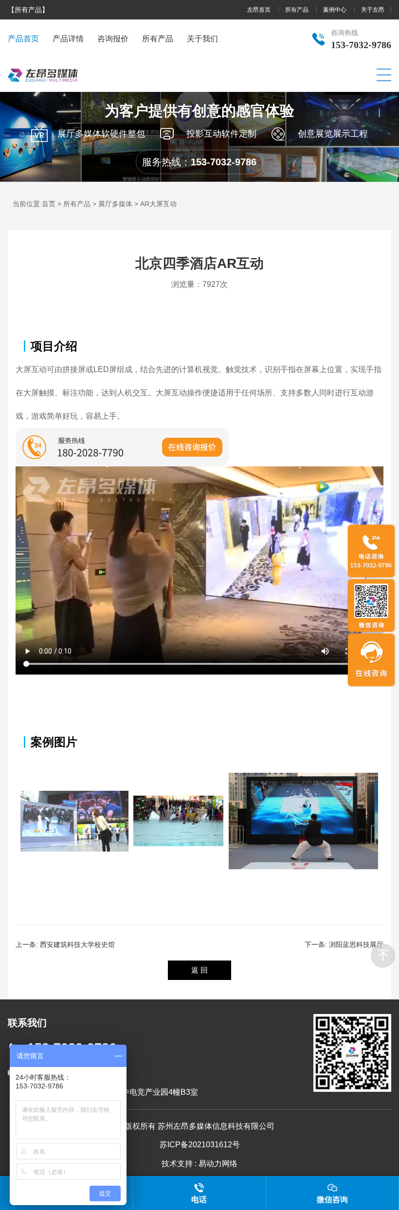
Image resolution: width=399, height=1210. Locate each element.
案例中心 (335, 9)
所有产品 (297, 9)
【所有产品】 (28, 10)
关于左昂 (372, 9)
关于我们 (202, 39)
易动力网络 (218, 1163)
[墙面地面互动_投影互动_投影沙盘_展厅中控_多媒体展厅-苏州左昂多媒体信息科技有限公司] (43, 89)
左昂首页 (259, 9)
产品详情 (68, 39)
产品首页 (23, 39)
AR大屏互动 (158, 204)
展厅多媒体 (115, 204)
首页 (48, 204)
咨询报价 (112, 39)
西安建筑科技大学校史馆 (77, 944)
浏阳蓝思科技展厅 (356, 944)
